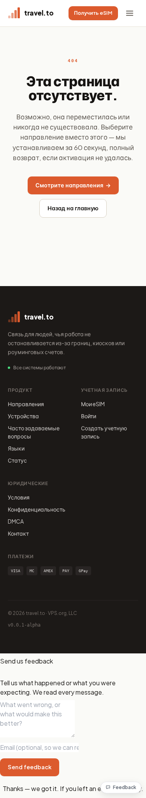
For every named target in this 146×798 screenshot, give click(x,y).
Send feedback (29, 766)
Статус (17, 460)
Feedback (124, 787)
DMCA (16, 521)
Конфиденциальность (36, 509)
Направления (26, 403)
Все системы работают (39, 367)
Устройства (23, 415)
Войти (88, 415)
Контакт (18, 533)
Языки (16, 448)
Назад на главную (73, 207)
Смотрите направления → (73, 185)
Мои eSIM (93, 403)
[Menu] (129, 13)
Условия (19, 497)
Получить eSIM (93, 13)
